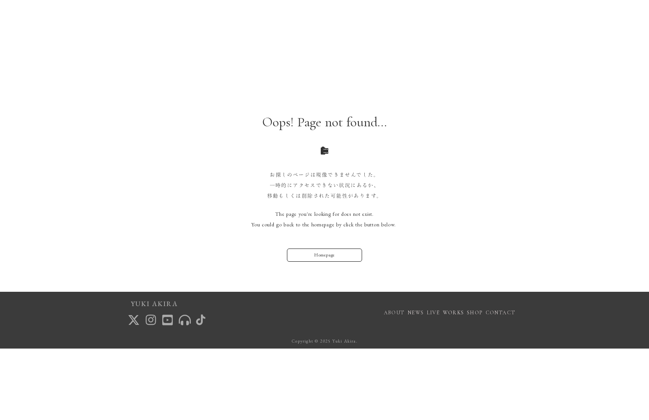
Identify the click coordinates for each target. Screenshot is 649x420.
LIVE (433, 312)
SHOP (475, 312)
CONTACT (501, 312)
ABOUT (394, 312)
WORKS (453, 312)
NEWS (416, 312)
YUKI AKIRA (154, 303)
